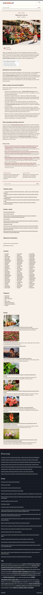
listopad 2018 (31, 260)
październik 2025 (8, 260)
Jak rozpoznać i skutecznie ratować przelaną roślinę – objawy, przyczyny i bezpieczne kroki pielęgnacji (20, 457)
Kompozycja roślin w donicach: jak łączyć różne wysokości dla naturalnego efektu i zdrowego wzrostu (20, 464)
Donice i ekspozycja (8, 298)
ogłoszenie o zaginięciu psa (28, 574)
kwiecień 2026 (7, 256)
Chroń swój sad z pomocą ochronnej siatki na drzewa (11, 487)
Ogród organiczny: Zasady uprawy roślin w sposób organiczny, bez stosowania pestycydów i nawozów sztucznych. (31, 175)
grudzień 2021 (19, 257)
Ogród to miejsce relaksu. (5, 484)
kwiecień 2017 (32, 283)
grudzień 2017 (32, 275)
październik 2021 (20, 260)
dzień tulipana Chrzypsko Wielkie (18, 565)
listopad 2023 (7, 274)
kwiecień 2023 (7, 280)
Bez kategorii (7, 295)
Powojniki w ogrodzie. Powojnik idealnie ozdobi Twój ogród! (12, 507)
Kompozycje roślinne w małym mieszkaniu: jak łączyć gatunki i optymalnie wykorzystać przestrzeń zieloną (20, 462)
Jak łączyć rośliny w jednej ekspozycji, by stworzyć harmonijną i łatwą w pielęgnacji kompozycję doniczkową (21, 466)
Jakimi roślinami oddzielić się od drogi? (10, 341)
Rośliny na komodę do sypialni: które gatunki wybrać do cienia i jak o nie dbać (17, 327)
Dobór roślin (7, 297)
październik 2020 (20, 276)
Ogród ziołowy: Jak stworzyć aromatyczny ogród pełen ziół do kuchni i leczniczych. (16, 556)
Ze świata (6, 305)
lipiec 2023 (7, 278)
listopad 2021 (19, 259)
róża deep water (16, 581)
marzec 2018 (31, 271)
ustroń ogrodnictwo (34, 583)
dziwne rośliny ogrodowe (28, 565)
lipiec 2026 (7, 253)
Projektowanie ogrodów (7, 224)
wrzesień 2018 (32, 263)
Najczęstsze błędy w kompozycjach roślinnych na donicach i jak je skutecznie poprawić (17, 471)
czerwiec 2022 (7, 286)
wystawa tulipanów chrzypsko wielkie (32, 585)
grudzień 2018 (32, 259)
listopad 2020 (19, 275)
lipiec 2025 (7, 263)
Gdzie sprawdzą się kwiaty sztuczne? (10, 65)
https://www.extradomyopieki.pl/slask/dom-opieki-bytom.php (14, 346)
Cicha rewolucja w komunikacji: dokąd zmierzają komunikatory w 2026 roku (17, 358)
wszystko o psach (20, 585)
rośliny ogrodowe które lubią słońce (25, 579)
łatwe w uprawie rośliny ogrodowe (24, 587)
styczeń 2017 (31, 287)
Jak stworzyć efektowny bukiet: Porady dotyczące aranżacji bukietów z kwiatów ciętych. (17, 539)
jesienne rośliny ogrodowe (20, 571)
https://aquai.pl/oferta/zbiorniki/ (9, 212)
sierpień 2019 (31, 256)
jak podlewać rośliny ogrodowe (31, 569)
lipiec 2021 (19, 264)
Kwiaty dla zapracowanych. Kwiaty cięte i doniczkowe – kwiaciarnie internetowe (18, 407)
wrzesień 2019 (32, 255)
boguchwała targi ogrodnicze (6, 563)
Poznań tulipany (17, 577)
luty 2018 (31, 272)
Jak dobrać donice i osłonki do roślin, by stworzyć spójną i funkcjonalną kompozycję (16, 469)
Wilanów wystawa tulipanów (12, 585)
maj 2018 (31, 268)
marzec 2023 (7, 282)
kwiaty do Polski (31, 573)
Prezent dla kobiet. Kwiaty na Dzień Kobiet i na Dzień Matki (12, 490)
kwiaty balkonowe (25, 573)
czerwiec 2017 (32, 280)
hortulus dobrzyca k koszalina (13, 567)
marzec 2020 (19, 286)
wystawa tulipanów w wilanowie (7, 587)
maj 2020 (18, 283)
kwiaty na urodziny (36, 573)
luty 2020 (18, 287)
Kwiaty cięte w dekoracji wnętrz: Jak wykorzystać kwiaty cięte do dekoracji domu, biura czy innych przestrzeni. (21, 549)
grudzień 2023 (7, 272)
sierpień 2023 (7, 276)
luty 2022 (18, 255)
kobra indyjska (31, 571)
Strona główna (39, 592)
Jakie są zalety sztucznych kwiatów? (10, 64)
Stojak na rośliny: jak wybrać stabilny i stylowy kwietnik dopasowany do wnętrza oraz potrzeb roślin (19, 473)
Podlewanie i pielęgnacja (9, 302)
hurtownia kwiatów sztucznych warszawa (29, 567)
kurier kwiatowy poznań (39, 571)
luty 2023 (6, 283)
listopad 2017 (31, 276)
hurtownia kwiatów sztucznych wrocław (12, 569)
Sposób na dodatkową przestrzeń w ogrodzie (9, 501)
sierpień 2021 (19, 263)
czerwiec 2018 (32, 267)
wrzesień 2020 (19, 278)
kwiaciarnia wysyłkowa (17, 573)
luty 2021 (18, 271)
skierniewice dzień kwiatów (31, 581)
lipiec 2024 (7, 267)
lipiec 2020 (19, 280)
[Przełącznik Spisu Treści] (17, 61)
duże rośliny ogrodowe (7, 565)
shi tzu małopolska (24, 581)
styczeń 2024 (7, 271)
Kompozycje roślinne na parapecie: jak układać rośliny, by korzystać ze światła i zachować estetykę (19, 459)
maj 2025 (6, 264)
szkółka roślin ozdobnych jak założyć (21, 583)
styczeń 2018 (31, 274)
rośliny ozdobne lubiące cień (8, 581)
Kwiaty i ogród (7, 301)
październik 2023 (8, 275)
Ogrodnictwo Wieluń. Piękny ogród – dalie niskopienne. (11, 531)
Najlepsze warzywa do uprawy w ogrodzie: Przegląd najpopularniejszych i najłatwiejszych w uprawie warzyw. (21, 493)
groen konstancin (6, 219)
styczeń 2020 (31, 253)
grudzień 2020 (19, 274)
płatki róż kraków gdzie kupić (25, 577)
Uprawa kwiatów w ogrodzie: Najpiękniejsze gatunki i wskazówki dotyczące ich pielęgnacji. (18, 542)
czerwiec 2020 (19, 282)
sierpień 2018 (31, 264)
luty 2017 (31, 286)
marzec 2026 (7, 257)
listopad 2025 (7, 259)
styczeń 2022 (19, 256)
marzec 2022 (19, 253)
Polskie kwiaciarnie (9, 577)
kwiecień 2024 (7, 268)
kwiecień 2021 (19, 268)
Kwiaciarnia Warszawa (9, 573)
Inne (5, 299)
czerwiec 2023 (7, 279)
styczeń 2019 (31, 257)
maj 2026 (6, 255)
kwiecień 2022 (7, 287)
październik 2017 (32, 278)
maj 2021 (18, 267)
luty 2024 (6, 270)
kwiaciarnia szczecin (3, 573)
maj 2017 (31, 282)
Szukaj (39, 7)
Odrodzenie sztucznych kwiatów (9, 62)
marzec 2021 (19, 270)
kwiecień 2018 (32, 270)
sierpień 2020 (19, 279)
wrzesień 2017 (32, 279)
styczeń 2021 (19, 272)
